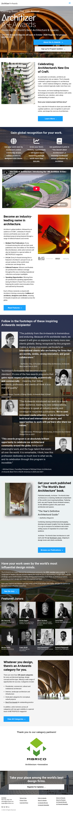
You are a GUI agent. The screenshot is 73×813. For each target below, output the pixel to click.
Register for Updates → (36, 787)
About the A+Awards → (52, 42)
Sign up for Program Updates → (53, 49)
